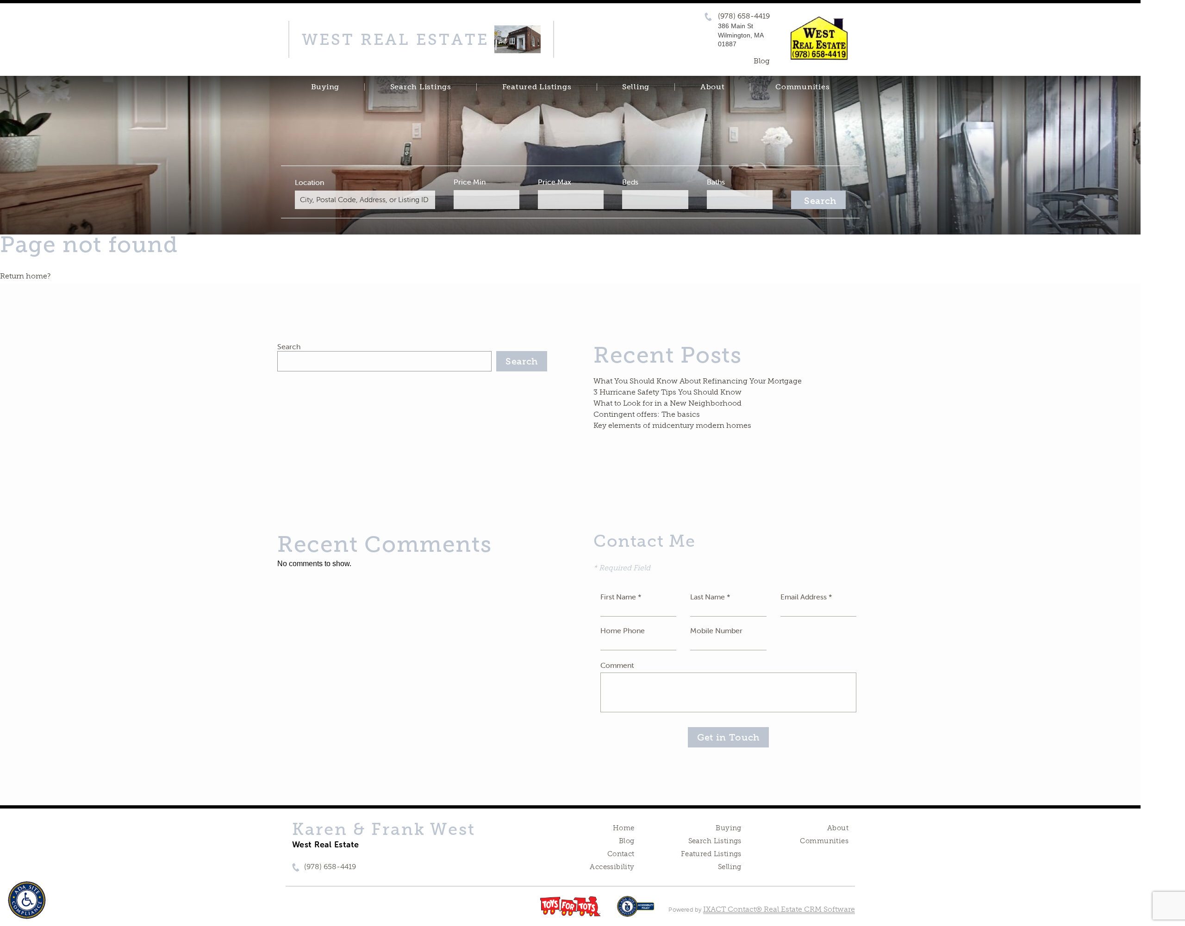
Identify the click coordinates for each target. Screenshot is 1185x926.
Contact (621, 854)
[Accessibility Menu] (26, 900)
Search (288, 346)
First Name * (621, 596)
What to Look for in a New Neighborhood (667, 403)
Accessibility (612, 867)
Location (309, 182)
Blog (627, 841)
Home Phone (622, 630)
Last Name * (710, 596)
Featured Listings (537, 87)
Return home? (25, 276)
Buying (325, 87)
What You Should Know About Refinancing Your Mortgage (697, 381)
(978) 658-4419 (744, 16)
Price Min (470, 181)
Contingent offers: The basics (646, 414)
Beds (630, 181)
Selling (635, 87)
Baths (716, 181)
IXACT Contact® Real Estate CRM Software (779, 909)
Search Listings (420, 87)
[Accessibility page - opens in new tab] (636, 911)
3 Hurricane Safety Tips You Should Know (667, 392)
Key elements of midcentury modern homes (672, 425)
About (712, 87)
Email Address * (806, 596)
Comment (617, 665)
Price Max (554, 181)
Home (624, 828)
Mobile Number (716, 630)
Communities (802, 87)
